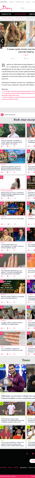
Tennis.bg (28, 2)
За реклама (3, 467)
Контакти (16, 467)
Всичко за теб (6, 14)
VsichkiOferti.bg (3, 2)
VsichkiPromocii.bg (19, 2)
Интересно (10, 18)
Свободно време (20, 14)
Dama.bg (11, 2)
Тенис (26, 360)
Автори (10, 467)
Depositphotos (23, 467)
